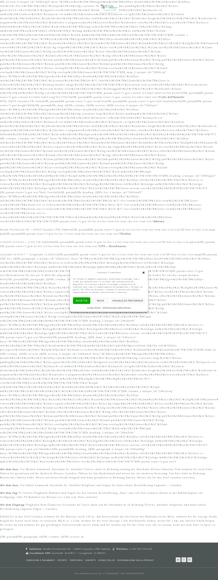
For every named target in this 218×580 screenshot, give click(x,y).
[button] (143, 272)
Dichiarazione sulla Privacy (117, 307)
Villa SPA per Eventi (150, 20)
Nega (100, 300)
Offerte (62, 560)
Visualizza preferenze (127, 300)
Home (59, 20)
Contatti (90, 560)
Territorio (76, 560)
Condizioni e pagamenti (40, 560)
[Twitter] (178, 559)
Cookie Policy (94, 307)
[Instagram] (184, 559)
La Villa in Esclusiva (79, 20)
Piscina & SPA (105, 20)
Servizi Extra (125, 20)
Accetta (81, 300)
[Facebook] (189, 559)
